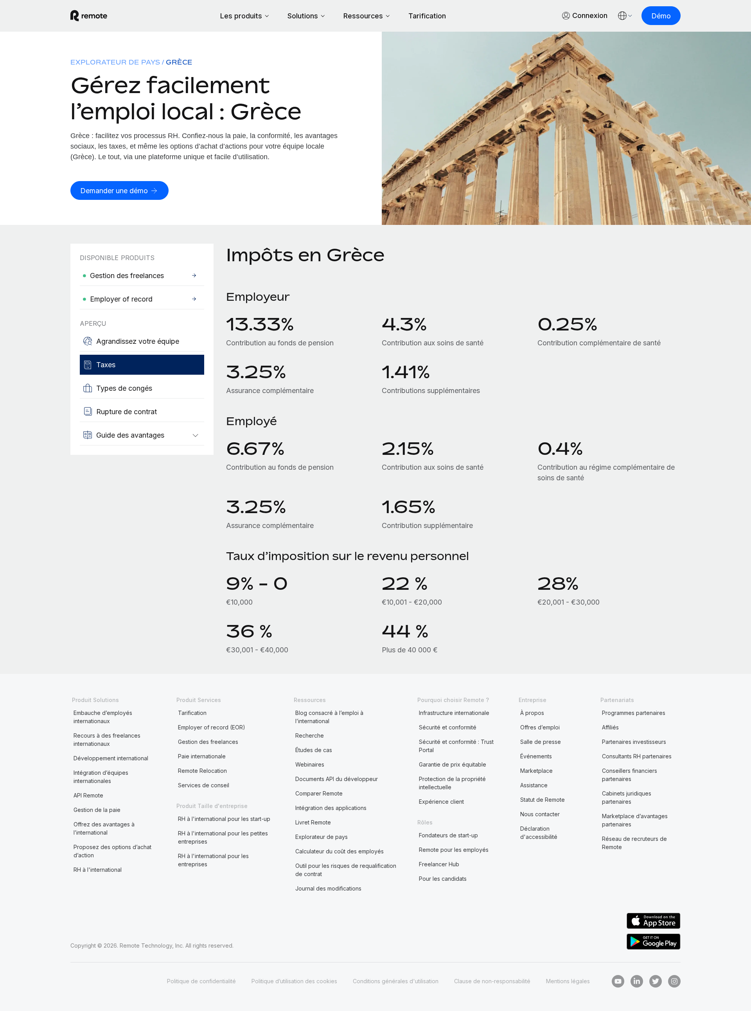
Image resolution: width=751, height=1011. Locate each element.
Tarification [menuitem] (192, 712)
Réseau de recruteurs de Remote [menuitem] (634, 842)
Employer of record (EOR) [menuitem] (211, 727)
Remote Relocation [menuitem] (202, 770)
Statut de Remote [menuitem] (542, 799)
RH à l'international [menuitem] (98, 869)
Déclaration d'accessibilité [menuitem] (538, 832)
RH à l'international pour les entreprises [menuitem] (213, 860)
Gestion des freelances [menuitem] (208, 741)
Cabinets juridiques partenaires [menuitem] (626, 797)
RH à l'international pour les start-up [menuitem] (224, 818)
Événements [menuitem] (536, 756)
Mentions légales (568, 981)
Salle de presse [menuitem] (540, 741)
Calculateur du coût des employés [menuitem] (339, 851)
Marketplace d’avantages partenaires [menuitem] (635, 820)
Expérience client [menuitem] (441, 801)
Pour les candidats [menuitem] (443, 878)
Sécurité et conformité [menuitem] (447, 727)
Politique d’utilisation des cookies (294, 981)
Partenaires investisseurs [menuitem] (634, 741)
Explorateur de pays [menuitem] (115, 62)
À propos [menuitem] (532, 712)
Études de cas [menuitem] (313, 750)
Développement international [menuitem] (111, 758)
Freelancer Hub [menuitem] (439, 864)
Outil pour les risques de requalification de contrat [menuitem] (345, 869)
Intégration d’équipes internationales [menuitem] (101, 776)
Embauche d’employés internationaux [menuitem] (103, 716)
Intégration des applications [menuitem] (331, 807)
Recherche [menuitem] (309, 735)
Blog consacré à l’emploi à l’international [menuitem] (329, 716)
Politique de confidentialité (201, 981)
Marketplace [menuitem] (536, 770)
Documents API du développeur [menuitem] (336, 779)
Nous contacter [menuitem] (540, 814)
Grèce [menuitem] (179, 62)
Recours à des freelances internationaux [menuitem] (107, 739)
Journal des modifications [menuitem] (328, 888)
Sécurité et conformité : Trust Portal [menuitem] (456, 745)
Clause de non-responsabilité (492, 981)
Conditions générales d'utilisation (395, 981)
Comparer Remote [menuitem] (319, 793)
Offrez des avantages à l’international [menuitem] (104, 828)
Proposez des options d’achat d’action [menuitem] (112, 851)
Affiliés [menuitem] (610, 727)
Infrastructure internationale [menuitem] (454, 712)
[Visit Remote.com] (88, 16)
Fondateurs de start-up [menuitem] (448, 835)
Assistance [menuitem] (534, 785)
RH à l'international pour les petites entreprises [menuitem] (223, 837)
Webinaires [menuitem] (309, 764)
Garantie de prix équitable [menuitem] (452, 764)
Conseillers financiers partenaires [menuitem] (629, 774)
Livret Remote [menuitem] (313, 822)
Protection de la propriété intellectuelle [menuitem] (452, 783)
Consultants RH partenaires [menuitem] (637, 756)
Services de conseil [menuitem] (203, 785)
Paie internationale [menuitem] (202, 756)
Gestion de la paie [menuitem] (97, 809)
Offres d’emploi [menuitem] (540, 727)
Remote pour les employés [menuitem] (454, 849)
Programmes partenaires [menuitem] (633, 712)
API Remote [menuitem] (88, 795)
